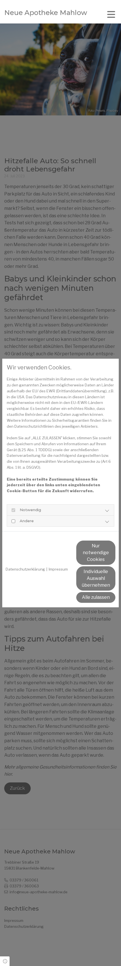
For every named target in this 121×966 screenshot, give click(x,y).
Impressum (58, 569)
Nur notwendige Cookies (96, 552)
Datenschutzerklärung (25, 569)
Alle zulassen (96, 597)
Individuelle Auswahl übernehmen (96, 578)
